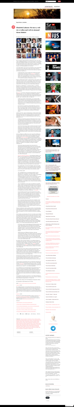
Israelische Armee (18, 324)
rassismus (17, 327)
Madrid (21, 325)
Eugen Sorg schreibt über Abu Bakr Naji (23, 155)
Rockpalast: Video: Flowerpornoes (51, 309)
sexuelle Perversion (28, 327)
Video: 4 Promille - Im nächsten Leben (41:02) (53, 304)
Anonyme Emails (48, 312)
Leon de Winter (38, 324)
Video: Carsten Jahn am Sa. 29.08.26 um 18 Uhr (52, 379)
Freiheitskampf (30, 322)
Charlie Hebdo (27, 321)
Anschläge (38, 318)
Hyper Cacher (22, 263)
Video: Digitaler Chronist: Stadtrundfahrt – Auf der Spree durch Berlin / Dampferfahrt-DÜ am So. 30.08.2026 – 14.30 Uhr (53, 372)
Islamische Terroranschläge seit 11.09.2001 (53, 196)
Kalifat (27, 324)
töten (39, 327)
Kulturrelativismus (33, 324)
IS (32, 323)
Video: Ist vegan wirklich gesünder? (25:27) (52, 252)
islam (34, 323)
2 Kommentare (19, 332)
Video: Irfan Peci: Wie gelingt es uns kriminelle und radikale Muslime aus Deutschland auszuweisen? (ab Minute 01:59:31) (53, 239)
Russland (20, 327)
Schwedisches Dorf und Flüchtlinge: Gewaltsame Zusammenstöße (26, 311)
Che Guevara (31, 321)
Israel (39, 323)
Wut (32, 328)
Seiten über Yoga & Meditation (53, 323)
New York (29, 326)
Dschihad (35, 321)
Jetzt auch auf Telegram (53, 332)
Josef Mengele (24, 324)
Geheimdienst (35, 322)
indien (31, 323)
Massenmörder (24, 325)
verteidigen (29, 328)
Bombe (24, 321)
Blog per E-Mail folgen (52, 389)
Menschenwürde (36, 325)
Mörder (28, 325)
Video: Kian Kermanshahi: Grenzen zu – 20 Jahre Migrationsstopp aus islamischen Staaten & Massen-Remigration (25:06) (53, 280)
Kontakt (57, 6)
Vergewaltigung (25, 328)
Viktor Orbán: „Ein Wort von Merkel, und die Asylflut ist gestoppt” (26, 309)
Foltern (24, 322)
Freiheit (26, 322)
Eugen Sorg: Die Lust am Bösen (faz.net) (28, 298)
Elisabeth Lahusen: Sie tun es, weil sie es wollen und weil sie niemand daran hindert (28, 29)
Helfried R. (18, 293)
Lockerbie (17, 325)
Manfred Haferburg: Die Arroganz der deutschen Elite (24, 302)
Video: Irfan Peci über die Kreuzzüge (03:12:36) (53, 235)
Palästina (32, 326)
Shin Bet (34, 243)
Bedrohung (17, 321)
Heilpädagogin (21, 323)
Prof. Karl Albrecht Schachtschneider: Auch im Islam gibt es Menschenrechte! (28, 306)
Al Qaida (35, 318)
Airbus (33, 318)
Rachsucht (37, 326)
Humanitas (19, 92)
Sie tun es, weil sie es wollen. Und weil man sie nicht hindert (27, 283)
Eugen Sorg (21, 322)
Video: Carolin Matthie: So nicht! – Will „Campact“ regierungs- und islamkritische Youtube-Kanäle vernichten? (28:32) (53, 359)
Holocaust (25, 323)
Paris (35, 326)
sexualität (23, 327)
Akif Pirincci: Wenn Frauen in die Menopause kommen (25, 307)
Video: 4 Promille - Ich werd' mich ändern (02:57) (53, 307)
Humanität (28, 323)
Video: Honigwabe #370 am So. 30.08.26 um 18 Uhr (53, 338)
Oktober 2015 (33, 73)
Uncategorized (31, 332)
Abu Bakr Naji (29, 318)
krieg (29, 324)
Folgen (48, 397)
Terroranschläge (20, 328)
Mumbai (25, 326)
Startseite (49, 6)
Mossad (26, 244)
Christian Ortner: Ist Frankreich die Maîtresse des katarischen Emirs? (26, 304)
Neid (27, 326)
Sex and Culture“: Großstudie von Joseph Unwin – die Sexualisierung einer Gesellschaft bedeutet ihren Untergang (53, 202)
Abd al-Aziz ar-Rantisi (24, 137)
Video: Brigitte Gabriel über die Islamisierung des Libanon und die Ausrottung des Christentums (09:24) (53, 232)
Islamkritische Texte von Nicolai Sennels (52, 250)
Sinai (35, 327)
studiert (37, 327)
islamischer (37, 323)
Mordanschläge (18, 326)
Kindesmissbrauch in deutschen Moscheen (52, 276)
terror (17, 328)
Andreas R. (18, 285)
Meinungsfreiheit (31, 325)
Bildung (21, 321)
